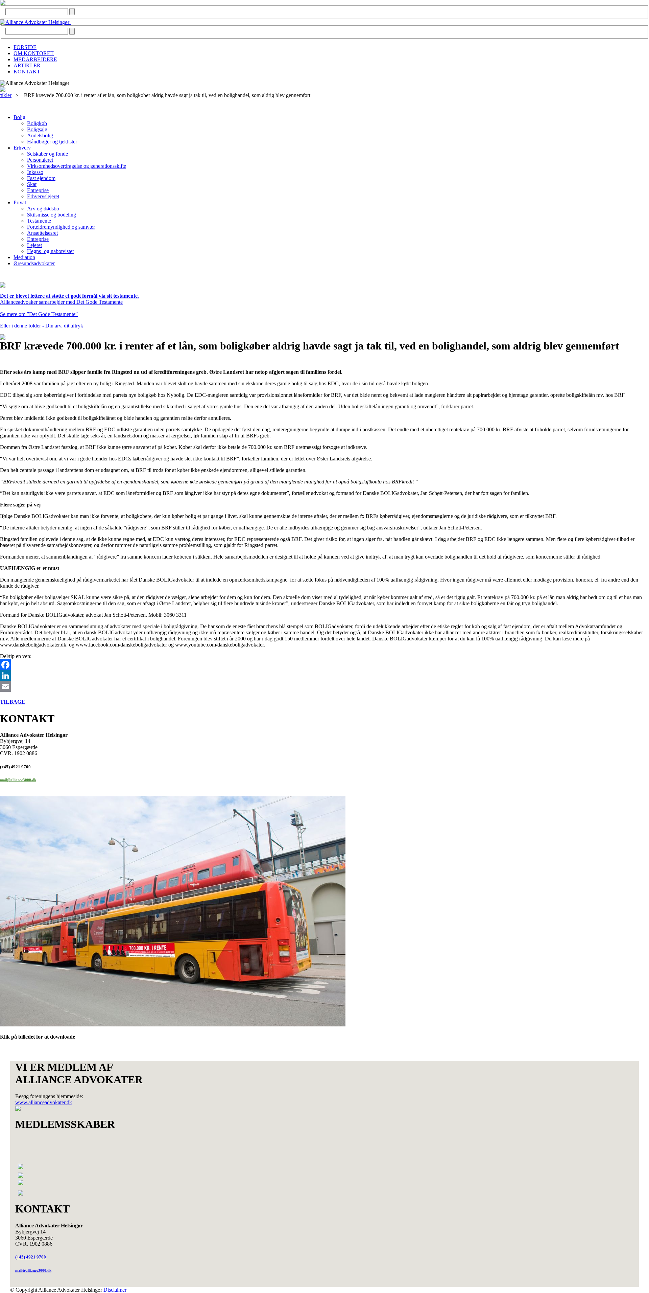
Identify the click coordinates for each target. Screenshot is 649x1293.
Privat (20, 202)
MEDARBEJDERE (35, 59)
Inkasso (35, 172)
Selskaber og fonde (47, 154)
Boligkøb (37, 123)
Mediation (24, 257)
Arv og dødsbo (43, 208)
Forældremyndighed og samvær (61, 227)
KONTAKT (27, 71)
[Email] (324, 686)
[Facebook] (324, 664)
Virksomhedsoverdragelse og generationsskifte (76, 166)
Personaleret (40, 160)
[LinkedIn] (324, 675)
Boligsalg (37, 129)
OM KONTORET (34, 53)
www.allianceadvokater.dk (43, 1102)
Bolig (19, 117)
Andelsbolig (40, 135)
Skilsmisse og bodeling (51, 215)
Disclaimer (114, 1290)
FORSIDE (25, 47)
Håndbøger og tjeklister (52, 141)
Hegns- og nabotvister (50, 251)
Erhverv (22, 148)
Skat (32, 184)
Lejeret (34, 245)
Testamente (39, 221)
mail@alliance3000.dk (18, 780)
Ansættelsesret (42, 233)
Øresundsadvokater (34, 263)
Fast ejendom (41, 178)
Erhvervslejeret (43, 196)
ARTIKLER (27, 65)
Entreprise (38, 190)
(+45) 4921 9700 (30, 1257)
